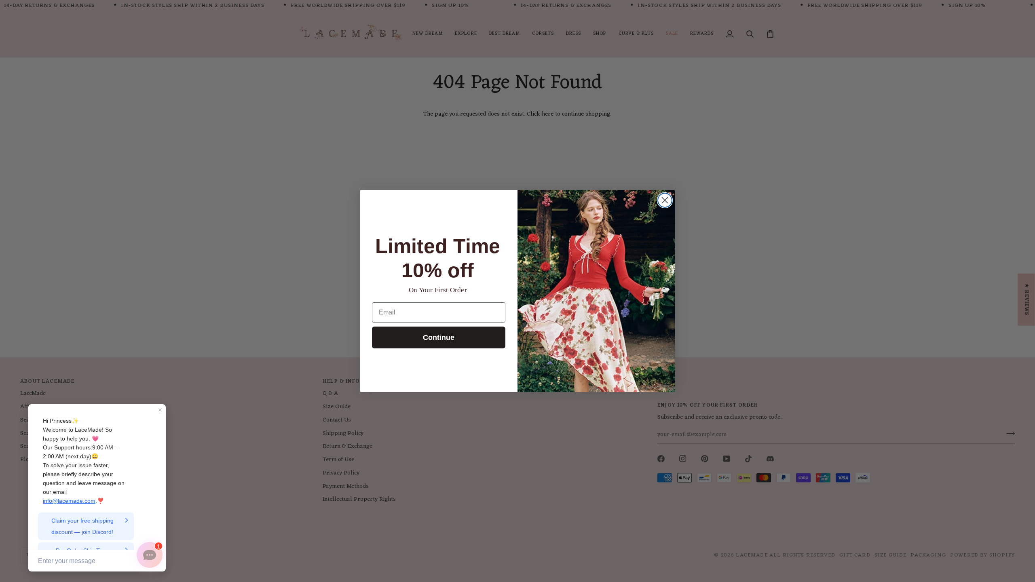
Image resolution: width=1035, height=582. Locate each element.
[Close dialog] (665, 200)
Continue (438, 337)
